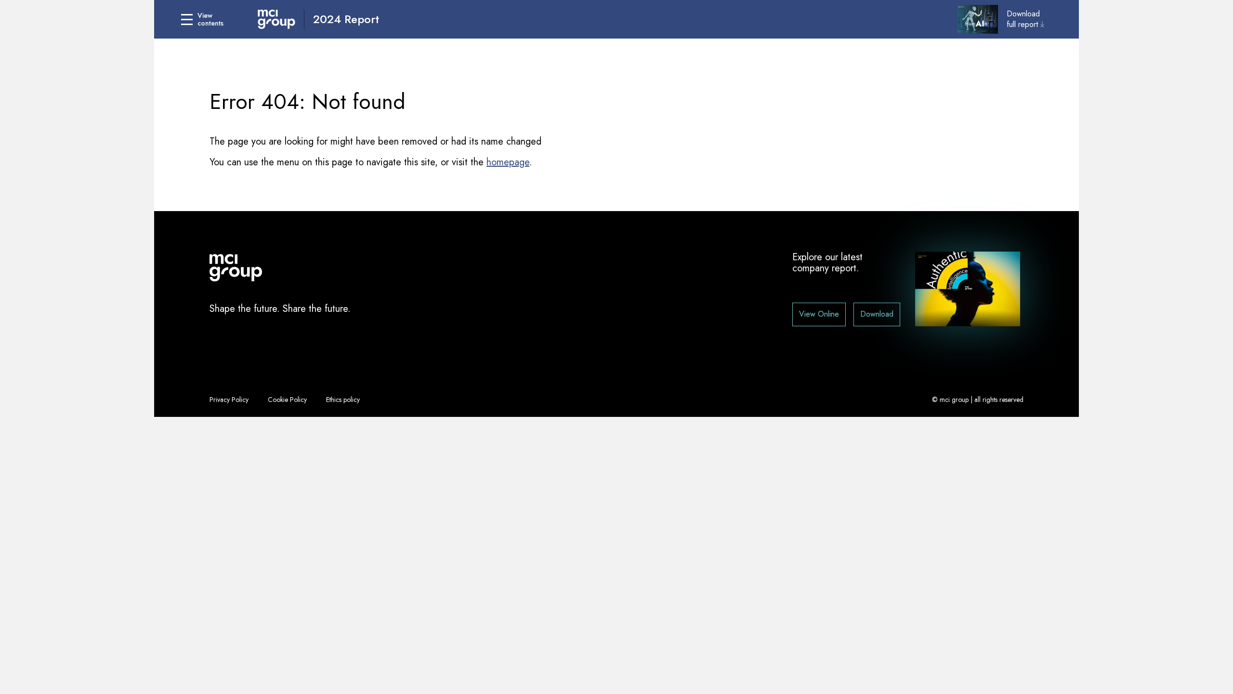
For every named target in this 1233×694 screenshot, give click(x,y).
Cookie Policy (287, 399)
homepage (507, 162)
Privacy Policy (229, 399)
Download (876, 314)
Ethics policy (343, 399)
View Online (819, 314)
